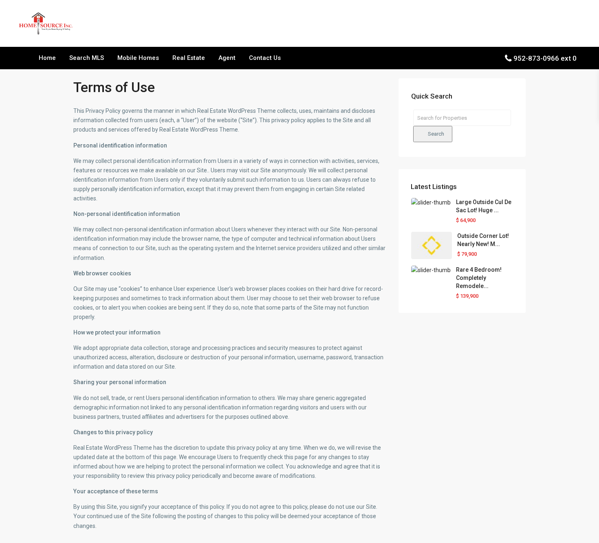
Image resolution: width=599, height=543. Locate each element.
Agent (227, 58)
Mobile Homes (138, 58)
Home (47, 58)
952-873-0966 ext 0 (545, 58)
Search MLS (86, 58)
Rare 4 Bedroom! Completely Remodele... (479, 277)
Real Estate (188, 58)
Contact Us (265, 58)
